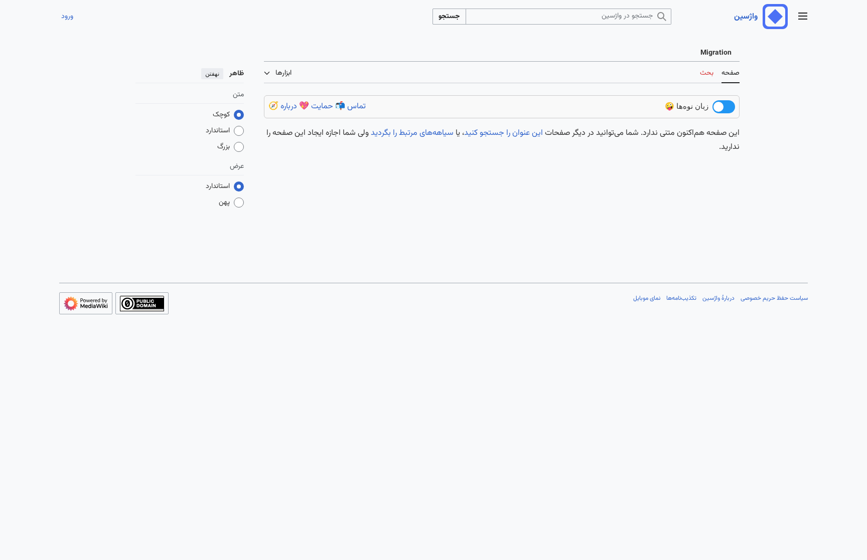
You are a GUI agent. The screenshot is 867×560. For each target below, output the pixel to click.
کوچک (221, 115)
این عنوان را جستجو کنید (503, 133)
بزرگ (223, 147)
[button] (803, 17)
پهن (224, 203)
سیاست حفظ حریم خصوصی (774, 298)
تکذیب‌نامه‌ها (681, 298)
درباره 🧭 (282, 106)
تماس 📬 (350, 106)
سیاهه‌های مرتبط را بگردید (412, 133)
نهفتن (212, 73)
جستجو (449, 16)
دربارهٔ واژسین (718, 298)
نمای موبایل (646, 298)
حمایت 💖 (316, 106)
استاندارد (218, 131)
